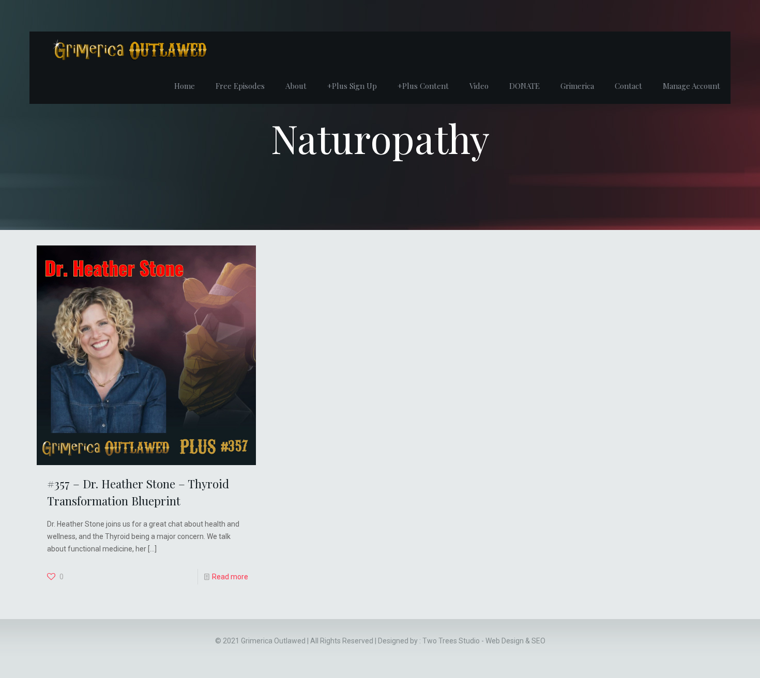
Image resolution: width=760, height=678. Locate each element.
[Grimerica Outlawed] (129, 50)
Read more (230, 577)
